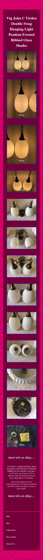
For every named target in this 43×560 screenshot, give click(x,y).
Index (8, 516)
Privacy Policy (11, 537)
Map (7, 523)
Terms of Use (10, 544)
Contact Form (11, 530)
